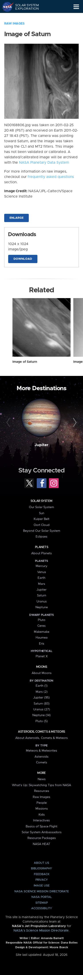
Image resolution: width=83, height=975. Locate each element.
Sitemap (41, 902)
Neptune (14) (41, 715)
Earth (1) (42, 685)
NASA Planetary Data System (44, 162)
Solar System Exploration (24, 7)
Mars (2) (42, 691)
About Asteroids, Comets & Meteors (41, 738)
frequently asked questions (51, 177)
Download (23, 259)
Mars (41, 583)
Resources (41, 791)
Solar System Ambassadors (42, 832)
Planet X (42, 656)
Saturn (41, 595)
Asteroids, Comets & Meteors (41, 731)
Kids (42, 814)
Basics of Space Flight (41, 826)
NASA (6, 7)
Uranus (42, 601)
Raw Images (14, 23)
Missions (41, 808)
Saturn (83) (42, 703)
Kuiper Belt (41, 519)
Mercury (41, 566)
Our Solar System (41, 507)
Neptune (41, 607)
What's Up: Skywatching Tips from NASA (41, 785)
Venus (41, 572)
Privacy (41, 879)
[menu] (76, 7)
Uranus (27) (41, 709)
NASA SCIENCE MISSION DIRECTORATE (41, 891)
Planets (41, 547)
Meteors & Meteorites (41, 750)
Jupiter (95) (41, 697)
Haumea (42, 637)
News (42, 779)
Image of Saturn (24, 361)
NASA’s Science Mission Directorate (41, 930)
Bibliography (41, 868)
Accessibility (41, 908)
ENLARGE (16, 217)
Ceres (41, 625)
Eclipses (41, 536)
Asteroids (41, 756)
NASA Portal (41, 897)
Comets (41, 762)
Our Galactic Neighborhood (24, 17)
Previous (9, 422)
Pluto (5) (41, 721)
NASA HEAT (41, 844)
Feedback (41, 874)
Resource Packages (41, 838)
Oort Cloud (42, 525)
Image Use (42, 885)
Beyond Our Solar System (41, 530)
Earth (41, 577)
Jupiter (41, 445)
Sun (41, 513)
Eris (41, 643)
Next (74, 422)
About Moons (42, 673)
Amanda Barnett (52, 938)
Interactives (41, 820)
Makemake (41, 631)
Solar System (41, 501)
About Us (41, 863)
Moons (41, 666)
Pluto (41, 620)
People (42, 802)
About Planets (41, 553)
